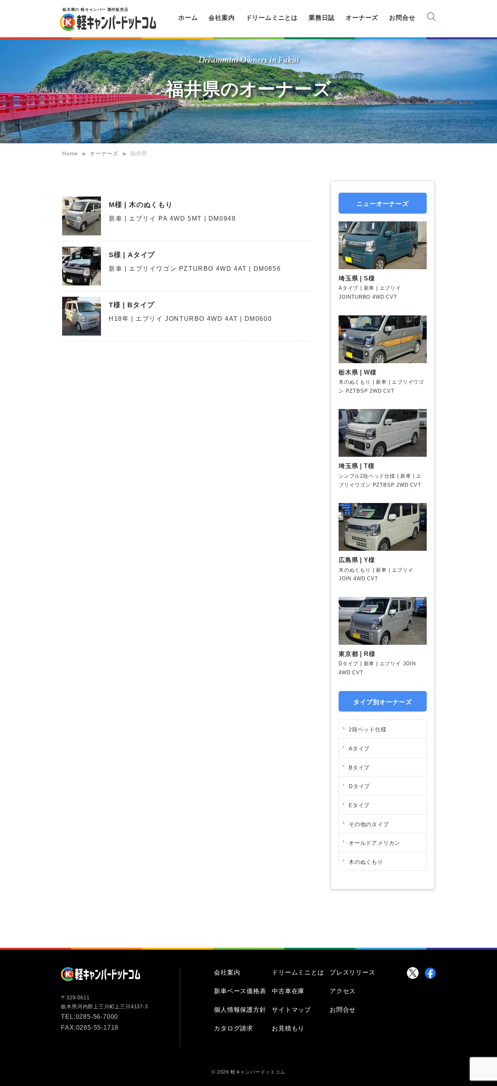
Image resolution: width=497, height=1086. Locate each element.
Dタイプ (359, 786)
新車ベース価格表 (240, 991)
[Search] (431, 18)
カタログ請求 (233, 1028)
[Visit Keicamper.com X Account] (413, 973)
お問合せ (402, 17)
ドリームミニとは (272, 17)
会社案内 (222, 17)
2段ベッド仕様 (368, 729)
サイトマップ (291, 1009)
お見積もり (288, 1028)
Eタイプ (359, 805)
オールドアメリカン (374, 843)
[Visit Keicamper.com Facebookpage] (430, 973)
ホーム (188, 17)
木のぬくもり (366, 862)
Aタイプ (359, 748)
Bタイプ (359, 767)
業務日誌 (322, 17)
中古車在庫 (288, 991)
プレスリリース (352, 972)
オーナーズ (362, 17)
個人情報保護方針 (240, 1009)
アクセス (343, 991)
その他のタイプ (369, 824)
